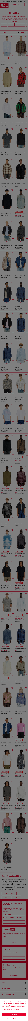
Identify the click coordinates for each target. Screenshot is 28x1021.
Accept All (14, 1014)
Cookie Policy (16, 1009)
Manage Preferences (17, 1008)
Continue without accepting (14, 1018)
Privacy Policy (7, 1009)
